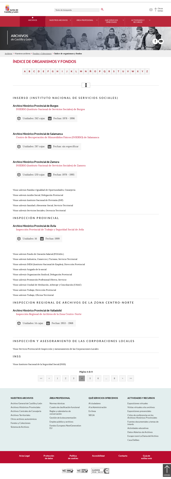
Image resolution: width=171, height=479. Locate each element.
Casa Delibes (133, 440)
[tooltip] (151, 9)
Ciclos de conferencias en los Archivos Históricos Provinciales (142, 416)
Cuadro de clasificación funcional (65, 407)
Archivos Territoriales (20, 415)
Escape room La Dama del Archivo (142, 436)
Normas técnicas (57, 403)
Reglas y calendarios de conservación (60, 412)
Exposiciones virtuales (137, 403)
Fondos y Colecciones (42, 53)
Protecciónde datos (49, 457)
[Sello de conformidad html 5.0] (82, 472)
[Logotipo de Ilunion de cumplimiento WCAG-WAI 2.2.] (100, 473)
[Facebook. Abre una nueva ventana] (155, 41)
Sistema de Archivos (20, 427)
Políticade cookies (73, 457)
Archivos (32, 20)
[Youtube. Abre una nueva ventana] (161, 41)
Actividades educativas (138, 428)
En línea (92, 411)
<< (42, 378)
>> (132, 378)
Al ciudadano (95, 403)
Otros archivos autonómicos (24, 419)
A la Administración (98, 407)
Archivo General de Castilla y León (26, 403)
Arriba (167, 475)
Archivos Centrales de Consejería (26, 411)
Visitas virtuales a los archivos (141, 407)
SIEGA (92, 415)
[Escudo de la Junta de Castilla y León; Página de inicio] (11, 12)
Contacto (122, 456)
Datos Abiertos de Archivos (140, 432)
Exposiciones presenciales (139, 411)
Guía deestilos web (146, 457)
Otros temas (160, 9)
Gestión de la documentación (63, 417)
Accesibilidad (98, 456)
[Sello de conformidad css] (67, 472)
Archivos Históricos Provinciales (25, 407)
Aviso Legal (24, 456)
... (107, 378)
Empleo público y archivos (61, 421)
